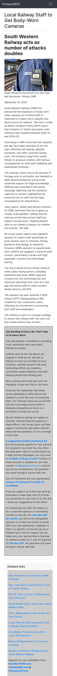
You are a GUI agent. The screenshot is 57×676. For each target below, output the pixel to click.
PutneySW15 (11, 4)
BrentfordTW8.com (20, 663)
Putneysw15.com (18, 670)
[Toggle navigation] (50, 4)
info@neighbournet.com (28, 465)
